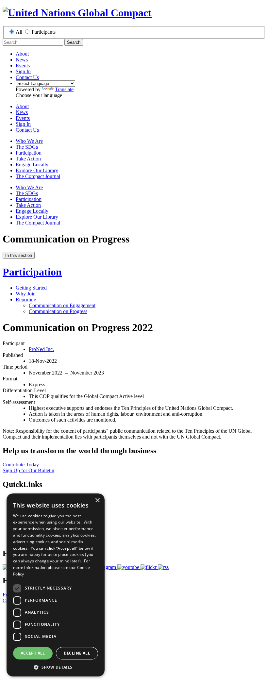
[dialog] (56, 584)
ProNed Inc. (41, 349)
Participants (44, 32)
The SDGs (27, 147)
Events (23, 65)
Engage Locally (32, 164)
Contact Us (27, 77)
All (19, 32)
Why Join (26, 293)
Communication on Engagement (62, 305)
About (22, 54)
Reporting (26, 299)
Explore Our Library (37, 170)
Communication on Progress (58, 311)
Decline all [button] (77, 653)
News (22, 59)
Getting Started (31, 288)
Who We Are (29, 141)
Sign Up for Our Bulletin (28, 470)
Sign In (23, 71)
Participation (29, 153)
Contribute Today (21, 464)
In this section (18, 255)
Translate (64, 89)
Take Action (28, 158)
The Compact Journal (38, 176)
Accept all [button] (33, 653)
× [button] (97, 500)
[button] (55, 667)
